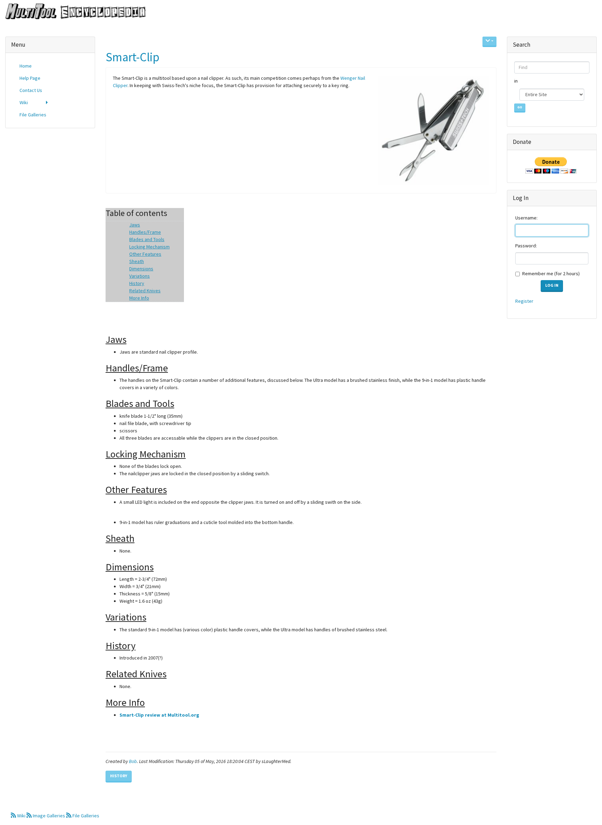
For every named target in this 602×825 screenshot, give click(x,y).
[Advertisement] (50, 239)
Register (524, 301)
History (118, 775)
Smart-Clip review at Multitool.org (159, 715)
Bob (133, 761)
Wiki (21, 815)
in (516, 81)
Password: (526, 245)
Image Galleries (49, 815)
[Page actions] (489, 42)
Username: (526, 218)
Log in (551, 285)
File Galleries (85, 815)
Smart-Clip (133, 57)
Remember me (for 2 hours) (551, 273)
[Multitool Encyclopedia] (73, 12)
